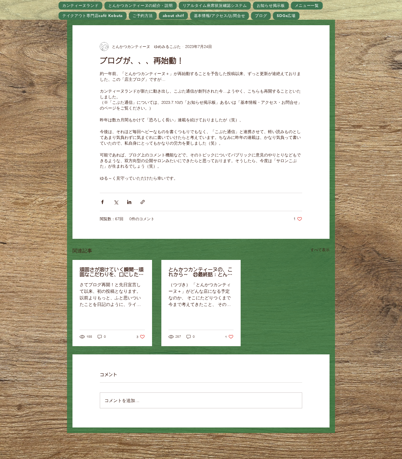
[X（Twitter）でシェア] (115, 202)
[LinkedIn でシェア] (129, 202)
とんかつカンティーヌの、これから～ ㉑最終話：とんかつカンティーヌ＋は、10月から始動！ (200, 272)
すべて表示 (320, 249)
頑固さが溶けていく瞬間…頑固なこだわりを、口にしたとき (112, 272)
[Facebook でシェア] (102, 202)
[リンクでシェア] (142, 202)
